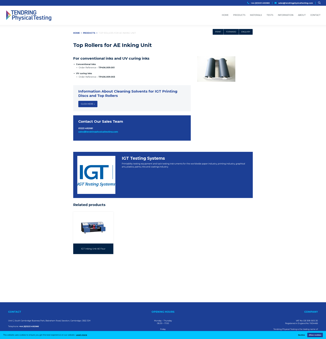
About (302, 15)
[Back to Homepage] (28, 15)
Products (239, 15)
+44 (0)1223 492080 (260, 3)
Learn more (81, 335)
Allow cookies (315, 335)
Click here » (88, 104)
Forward (231, 32)
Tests (270, 15)
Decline (301, 335)
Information (285, 15)
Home (225, 15)
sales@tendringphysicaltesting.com (295, 3)
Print (218, 32)
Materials (256, 15)
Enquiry (245, 32)
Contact (315, 15)
